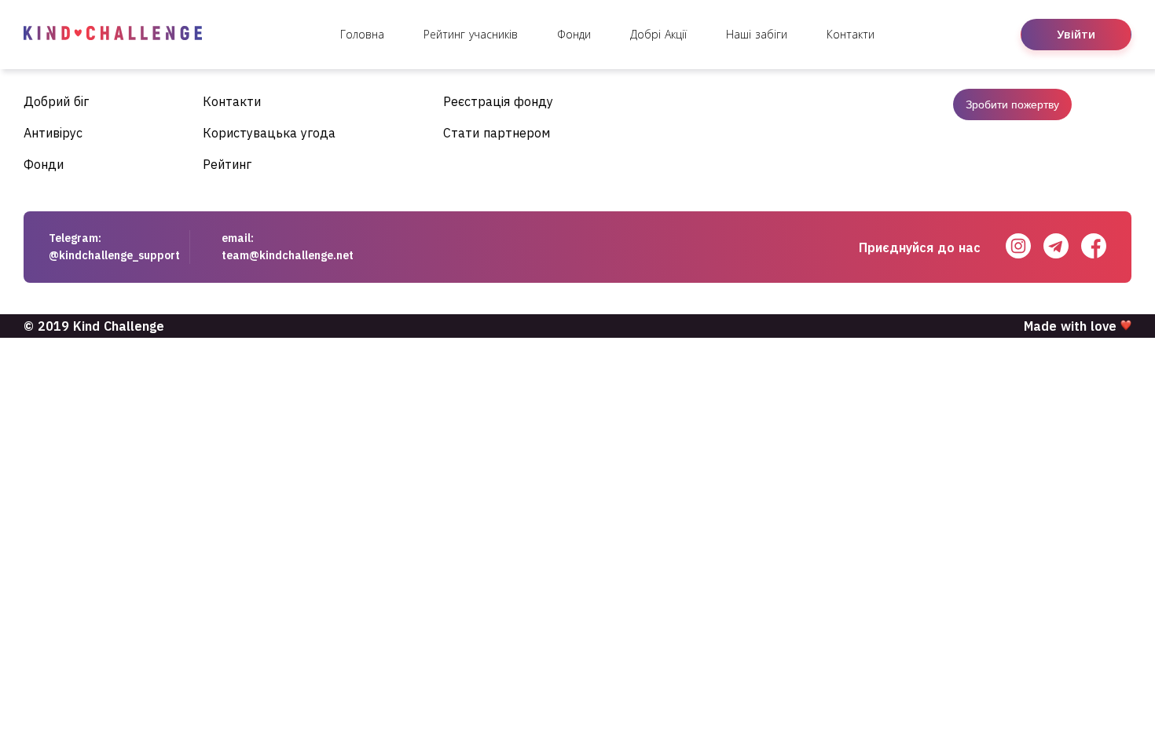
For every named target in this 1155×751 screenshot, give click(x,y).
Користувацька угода (269, 133)
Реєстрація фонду (498, 101)
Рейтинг (227, 164)
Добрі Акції (658, 34)
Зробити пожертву (1012, 104)
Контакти (850, 34)
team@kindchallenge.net (288, 255)
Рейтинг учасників (471, 34)
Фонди (574, 34)
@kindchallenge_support (114, 255)
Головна (362, 34)
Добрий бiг (56, 101)
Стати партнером (496, 133)
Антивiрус (53, 133)
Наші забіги (756, 34)
